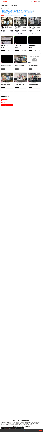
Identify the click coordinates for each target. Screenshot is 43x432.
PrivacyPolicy (26, 430)
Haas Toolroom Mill (4, 12)
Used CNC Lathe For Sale (28, 12)
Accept (41, 430)
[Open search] (32, 1)
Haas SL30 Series (23, 11)
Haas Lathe (7, 10)
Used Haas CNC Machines (19, 12)
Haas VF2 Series (13, 10)
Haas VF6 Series (4, 11)
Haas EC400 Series (30, 11)
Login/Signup (40, 1)
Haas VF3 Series (19, 10)
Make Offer (3, 30)
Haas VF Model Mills (11, 12)
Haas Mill (3, 10)
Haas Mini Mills (10, 11)
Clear (21, 15)
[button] (7, 45)
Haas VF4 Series (26, 10)
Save (24, 15)
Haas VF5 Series (32, 10)
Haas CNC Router (16, 11)
